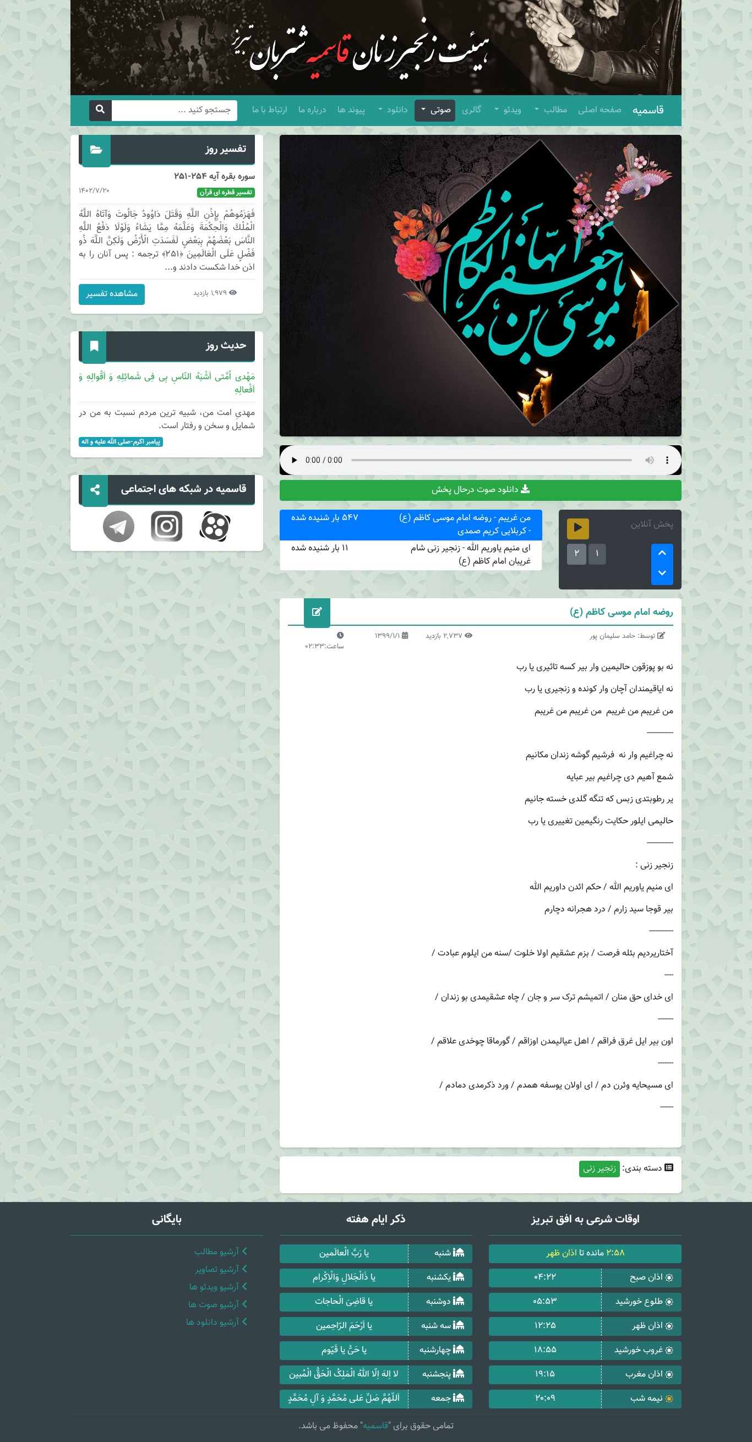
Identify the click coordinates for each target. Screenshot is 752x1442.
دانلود (396, 110)
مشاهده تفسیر (112, 294)
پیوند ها (351, 110)
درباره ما (312, 110)
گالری (471, 110)
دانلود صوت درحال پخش (476, 490)
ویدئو (511, 110)
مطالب (554, 110)
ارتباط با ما (269, 110)
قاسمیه (648, 110)
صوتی (439, 110)
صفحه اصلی (600, 110)
